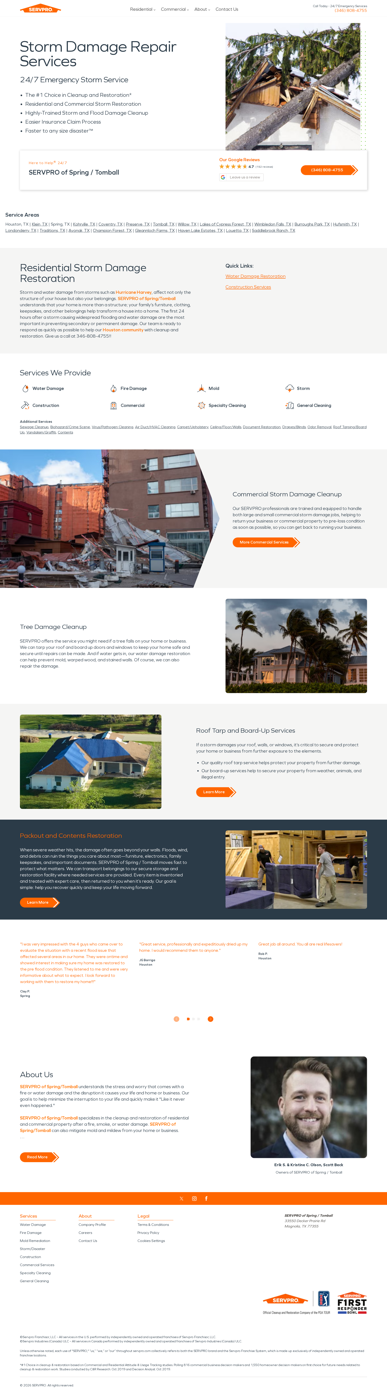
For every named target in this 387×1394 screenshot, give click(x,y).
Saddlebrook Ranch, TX (273, 230)
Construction (30, 1257)
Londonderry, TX (20, 230)
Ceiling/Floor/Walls (225, 427)
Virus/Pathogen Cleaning (112, 427)
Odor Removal (319, 427)
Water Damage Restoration (256, 276)
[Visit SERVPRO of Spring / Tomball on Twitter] (181, 1198)
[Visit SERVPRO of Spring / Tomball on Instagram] (194, 1198)
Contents (65, 432)
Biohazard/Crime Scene (70, 427)
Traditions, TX (52, 230)
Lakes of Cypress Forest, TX (225, 224)
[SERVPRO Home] (40, 8)
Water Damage (33, 1225)
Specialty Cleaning (35, 1273)
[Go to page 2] (193, 1019)
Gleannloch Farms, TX (155, 230)
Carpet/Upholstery (192, 427)
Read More (37, 1157)
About (200, 9)
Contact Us (227, 9)
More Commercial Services (264, 542)
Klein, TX (39, 224)
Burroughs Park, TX (312, 224)
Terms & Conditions (153, 1225)
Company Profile (92, 1225)
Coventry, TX (111, 224)
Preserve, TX (138, 224)
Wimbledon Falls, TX (272, 224)
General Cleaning (34, 1281)
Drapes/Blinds (294, 427)
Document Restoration (262, 427)
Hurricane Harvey (134, 292)
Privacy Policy (148, 1233)
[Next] (211, 1019)
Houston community (123, 329)
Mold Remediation (35, 1241)
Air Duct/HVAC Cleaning (155, 427)
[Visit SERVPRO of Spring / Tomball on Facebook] (206, 1198)
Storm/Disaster (32, 1249)
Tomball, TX (163, 224)
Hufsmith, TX (345, 224)
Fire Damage (31, 1233)
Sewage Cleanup (34, 427)
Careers (85, 1233)
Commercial (173, 9)
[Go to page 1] (188, 1019)
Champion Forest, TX (112, 230)
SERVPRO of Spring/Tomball (147, 298)
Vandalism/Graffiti (41, 432)
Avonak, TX (79, 230)
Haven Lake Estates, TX (200, 230)
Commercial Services (37, 1265)
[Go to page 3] (198, 1019)
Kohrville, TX (84, 224)
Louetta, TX (237, 230)
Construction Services (248, 287)
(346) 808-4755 (351, 10)
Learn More (214, 791)
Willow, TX (187, 224)
